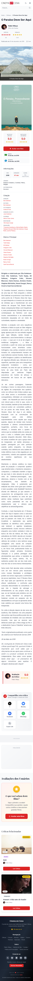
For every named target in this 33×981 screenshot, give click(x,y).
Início (3, 15)
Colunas (10, 937)
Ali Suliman (6, 245)
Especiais (17, 939)
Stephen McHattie (8, 257)
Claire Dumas (7, 252)
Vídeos (22, 937)
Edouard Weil (12, 229)
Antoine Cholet (7, 255)
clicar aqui (11, 659)
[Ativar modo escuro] (25, 3)
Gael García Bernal (8, 264)
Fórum (23, 939)
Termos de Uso (24, 949)
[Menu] (30, 3)
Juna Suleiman (7, 214)
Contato (25, 947)
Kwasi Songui (7, 259)
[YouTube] (21, 958)
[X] (7, 958)
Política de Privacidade (11, 949)
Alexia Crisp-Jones (8, 218)
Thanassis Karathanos (9, 227)
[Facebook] (25, 958)
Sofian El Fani (7, 209)
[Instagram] (16, 958)
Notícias (16, 937)
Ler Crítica (16, 868)
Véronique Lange (8, 223)
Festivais (10, 939)
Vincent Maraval (7, 250)
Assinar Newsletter (16, 965)
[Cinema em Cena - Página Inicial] (10, 3)
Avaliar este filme (16, 149)
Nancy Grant (6, 262)
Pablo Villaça (7, 947)
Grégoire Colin (7, 247)
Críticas (8, 15)
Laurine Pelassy (11, 230)
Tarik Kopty (6, 243)
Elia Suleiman (7, 200)
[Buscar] (30, 8)
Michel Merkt (20, 227)
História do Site (17, 947)
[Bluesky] (12, 958)
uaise (21, 974)
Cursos (28, 937)
